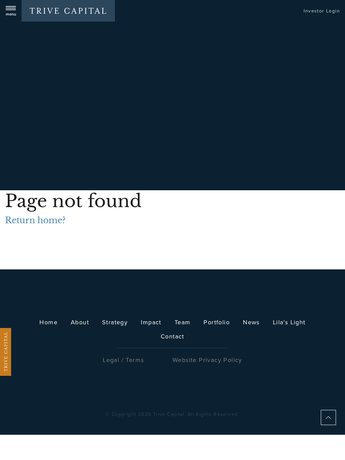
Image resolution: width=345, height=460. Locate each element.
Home (48, 322)
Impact (151, 322)
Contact (172, 336)
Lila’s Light (289, 322)
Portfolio (216, 322)
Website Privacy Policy (207, 360)
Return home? (35, 220)
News (251, 322)
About (80, 322)
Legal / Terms (123, 360)
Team (183, 322)
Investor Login (322, 10)
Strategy (115, 322)
